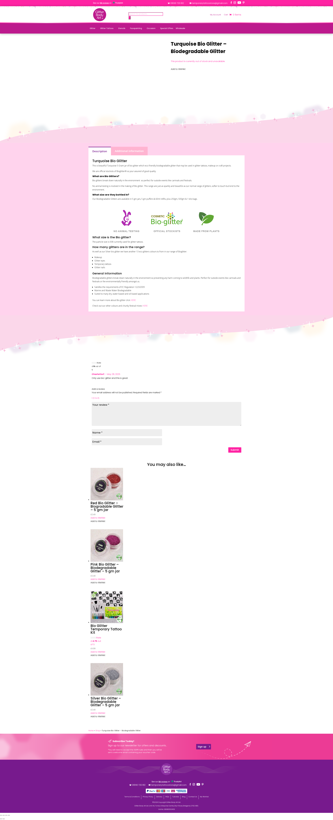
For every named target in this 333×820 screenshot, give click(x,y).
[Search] (130, 17)
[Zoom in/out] (1, 815)
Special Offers (166, 28)
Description (99, 151)
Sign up (202, 746)
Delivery (159, 797)
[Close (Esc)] (9, 815)
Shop (97, 730)
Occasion (151, 28)
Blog (183, 797)
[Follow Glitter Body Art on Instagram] (234, 2)
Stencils (121, 28)
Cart (226, 15)
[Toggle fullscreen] (4, 815)
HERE (133, 300)
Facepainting (136, 28)
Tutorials (175, 797)
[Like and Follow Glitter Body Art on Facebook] (231, 2)
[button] (98, 517)
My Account (215, 15)
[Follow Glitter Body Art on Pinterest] (244, 2)
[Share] (6, 815)
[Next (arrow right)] (4, 818)
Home (91, 730)
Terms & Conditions (132, 797)
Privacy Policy (148, 797)
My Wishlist (204, 797)
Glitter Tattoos (106, 28)
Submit (235, 449)
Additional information (129, 151)
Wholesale (180, 28)
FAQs (167, 797)
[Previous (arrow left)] (1, 818)
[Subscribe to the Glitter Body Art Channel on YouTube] (239, 2)
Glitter (92, 28)
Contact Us (192, 797)
